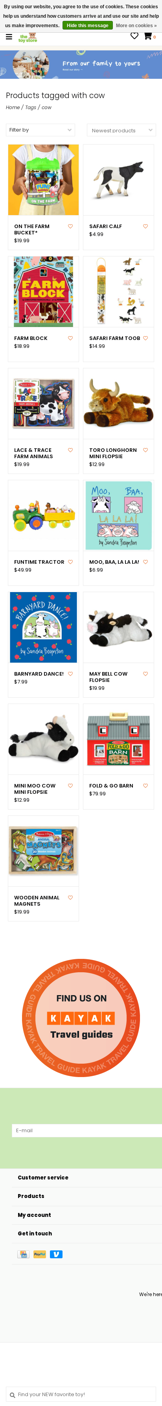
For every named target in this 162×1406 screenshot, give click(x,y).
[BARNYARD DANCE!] (43, 627)
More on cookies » (136, 25)
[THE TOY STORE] (28, 36)
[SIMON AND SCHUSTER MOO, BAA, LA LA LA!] (118, 515)
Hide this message (88, 25)
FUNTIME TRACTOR (39, 562)
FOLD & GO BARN (111, 786)
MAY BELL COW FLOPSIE (108, 677)
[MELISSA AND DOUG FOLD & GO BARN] (118, 739)
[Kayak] (81, 1018)
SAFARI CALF (105, 226)
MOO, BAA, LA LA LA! (114, 562)
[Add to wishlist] (70, 226)
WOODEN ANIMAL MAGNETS (36, 901)
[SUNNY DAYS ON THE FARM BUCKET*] (43, 180)
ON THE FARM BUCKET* (32, 229)
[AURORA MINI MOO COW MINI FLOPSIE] (43, 739)
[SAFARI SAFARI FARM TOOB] (118, 291)
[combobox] (81, 1394)
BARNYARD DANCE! (39, 674)
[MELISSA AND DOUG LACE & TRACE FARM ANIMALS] (43, 403)
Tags (30, 107)
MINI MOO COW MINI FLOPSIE (34, 789)
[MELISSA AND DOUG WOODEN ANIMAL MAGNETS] (43, 851)
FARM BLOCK (31, 338)
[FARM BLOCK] (43, 291)
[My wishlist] (134, 37)
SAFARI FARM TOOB (114, 338)
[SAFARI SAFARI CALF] (118, 180)
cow (47, 107)
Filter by (19, 130)
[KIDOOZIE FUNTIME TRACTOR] (43, 515)
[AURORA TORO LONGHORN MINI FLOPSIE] (118, 403)
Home (13, 107)
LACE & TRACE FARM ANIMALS (33, 453)
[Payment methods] (25, 1253)
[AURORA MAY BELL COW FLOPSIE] (118, 627)
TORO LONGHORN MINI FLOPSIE (113, 453)
